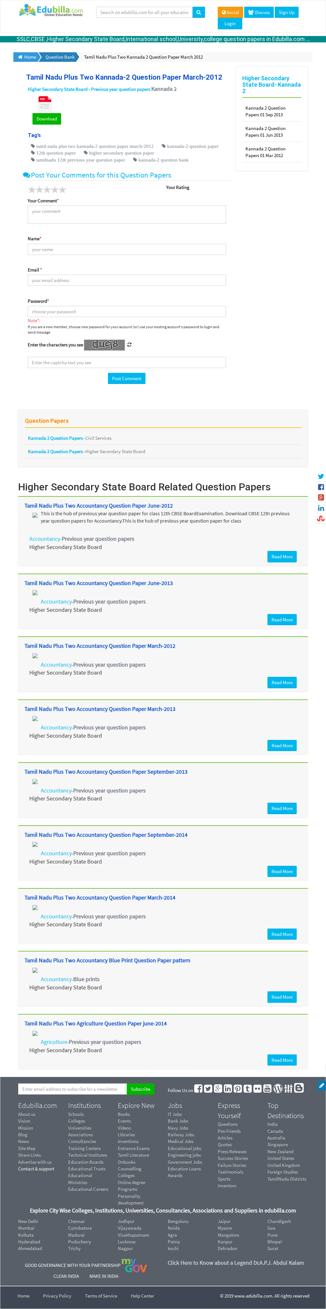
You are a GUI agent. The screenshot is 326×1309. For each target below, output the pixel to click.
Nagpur (125, 1248)
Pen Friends (229, 1131)
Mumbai (26, 1228)
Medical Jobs (181, 1141)
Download (47, 119)
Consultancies (82, 1141)
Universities (79, 1128)
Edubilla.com (37, 1105)
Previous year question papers (98, 538)
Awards (175, 1175)
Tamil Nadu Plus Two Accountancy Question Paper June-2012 (99, 505)
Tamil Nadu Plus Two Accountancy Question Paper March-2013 (100, 708)
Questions (227, 1124)
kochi (173, 1248)
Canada (275, 1131)
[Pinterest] (238, 1090)
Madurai (76, 1235)
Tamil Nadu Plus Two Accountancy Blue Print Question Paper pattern (107, 960)
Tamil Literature (133, 1155)
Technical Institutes (87, 1155)
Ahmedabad (30, 1248)
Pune (272, 1235)
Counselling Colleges (129, 1172)
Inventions (128, 1141)
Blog (22, 1135)
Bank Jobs (178, 1121)
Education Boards (85, 1162)
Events (124, 1121)
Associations (80, 1135)
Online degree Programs (131, 1185)
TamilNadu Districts (286, 1179)
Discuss (262, 12)
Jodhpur (126, 1221)
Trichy (74, 1248)
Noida (174, 1228)
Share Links (29, 1155)
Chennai (76, 1221)
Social (233, 12)
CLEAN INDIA (66, 1276)
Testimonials (230, 1172)
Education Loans (184, 1169)
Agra (172, 1235)
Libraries (126, 1135)
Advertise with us (35, 1162)
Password (38, 301)
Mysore (225, 1228)
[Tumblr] (248, 1090)
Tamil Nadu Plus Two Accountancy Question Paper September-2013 (106, 771)
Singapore (277, 1144)
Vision (24, 1121)
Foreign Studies (282, 1172)
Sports (224, 1179)
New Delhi (28, 1221)
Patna (174, 1242)
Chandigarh (279, 1221)
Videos (124, 1128)
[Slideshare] (288, 1090)
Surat (272, 1248)
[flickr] (257, 1090)
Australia (276, 1138)
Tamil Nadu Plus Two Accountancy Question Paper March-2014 (100, 897)
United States (280, 1158)
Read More (282, 556)
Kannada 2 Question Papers (56, 438)
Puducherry (79, 1242)
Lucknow (127, 1242)
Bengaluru (178, 1221)
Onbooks (126, 1162)
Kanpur (225, 1242)
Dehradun (227, 1248)
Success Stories (233, 1158)
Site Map (26, 1148)
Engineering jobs (184, 1155)
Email (35, 270)
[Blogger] (299, 1090)
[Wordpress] (278, 1090)
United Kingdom (283, 1165)
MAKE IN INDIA (103, 1276)
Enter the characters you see (55, 345)
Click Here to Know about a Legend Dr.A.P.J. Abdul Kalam (236, 1262)
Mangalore (228, 1235)
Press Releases (232, 1151)
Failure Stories (232, 1165)
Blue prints (86, 979)
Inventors (227, 1185)
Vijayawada (129, 1228)
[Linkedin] (228, 1090)
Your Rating (177, 187)
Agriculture (54, 1041)
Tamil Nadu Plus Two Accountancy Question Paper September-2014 (106, 834)
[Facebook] (198, 1090)
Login (230, 23)
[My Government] (134, 1265)
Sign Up (286, 12)
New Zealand (280, 1151)
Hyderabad (29, 1242)
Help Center (142, 1296)
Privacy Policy (57, 1296)
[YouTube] (267, 1090)
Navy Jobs (178, 1128)
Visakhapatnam (133, 1235)
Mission (25, 1128)
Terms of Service (101, 1296)
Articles (225, 1138)
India (272, 1124)
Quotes (225, 1144)
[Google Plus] (218, 1090)
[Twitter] (208, 1090)
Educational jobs (184, 1148)
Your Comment (43, 201)
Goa (271, 1228)
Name (34, 238)
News (23, 1141)
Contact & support (36, 1169)
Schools (76, 1114)
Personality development (131, 1199)
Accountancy (44, 538)
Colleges (76, 1121)
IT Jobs (175, 1114)
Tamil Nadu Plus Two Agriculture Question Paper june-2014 (96, 1023)
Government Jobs (185, 1162)
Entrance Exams (134, 1148)
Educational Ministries (80, 1178)
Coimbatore (80, 1228)
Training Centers (84, 1148)
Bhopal (274, 1242)
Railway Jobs (181, 1135)
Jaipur (224, 1221)
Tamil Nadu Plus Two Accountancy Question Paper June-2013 (99, 583)
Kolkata (26, 1235)
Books (124, 1114)
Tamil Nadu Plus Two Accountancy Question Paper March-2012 (100, 645)
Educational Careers (88, 1189)
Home (23, 1296)
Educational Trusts (86, 1169)
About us (26, 1114)
